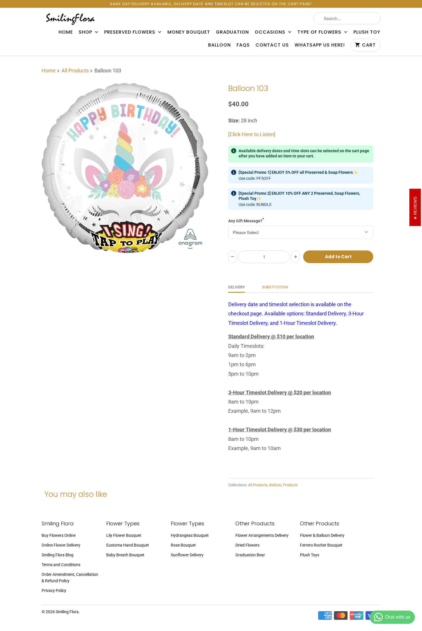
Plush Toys (309, 555)
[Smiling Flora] (70, 19)
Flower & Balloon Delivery (322, 535)
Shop (86, 32)
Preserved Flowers (130, 32)
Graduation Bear (250, 555)
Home (66, 32)
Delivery (236, 287)
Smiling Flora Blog (57, 555)
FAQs (243, 45)
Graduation (232, 32)
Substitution (275, 287)
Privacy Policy (54, 590)
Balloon (219, 45)
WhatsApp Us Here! (320, 45)
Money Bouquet (188, 32)
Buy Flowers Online (59, 535)
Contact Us (272, 45)
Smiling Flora (67, 611)
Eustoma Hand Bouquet (127, 545)
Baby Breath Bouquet (125, 555)
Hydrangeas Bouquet (190, 535)
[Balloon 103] (125, 168)
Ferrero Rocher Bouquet (321, 545)
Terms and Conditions (61, 564)
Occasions (271, 32)
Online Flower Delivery (61, 545)
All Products (75, 70)
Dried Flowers (247, 545)
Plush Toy (366, 32)
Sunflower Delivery (187, 555)
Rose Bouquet (183, 545)
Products (290, 485)
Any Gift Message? (246, 220)
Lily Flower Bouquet (123, 535)
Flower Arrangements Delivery (262, 535)
